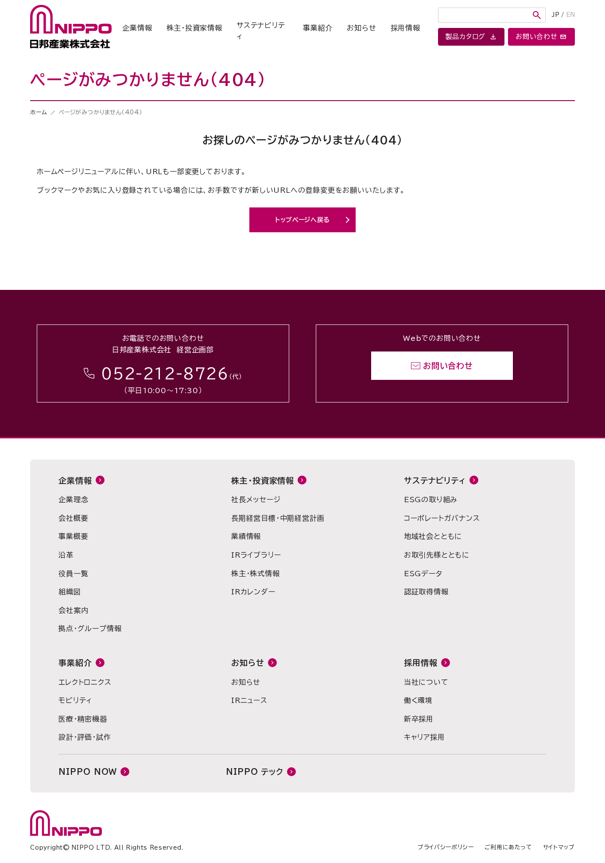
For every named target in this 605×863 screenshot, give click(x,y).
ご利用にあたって (508, 847)
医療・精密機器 (82, 718)
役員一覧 (73, 573)
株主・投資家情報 (194, 27)
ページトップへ (531, 283)
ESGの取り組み (431, 499)
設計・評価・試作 (84, 737)
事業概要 (73, 536)
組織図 (69, 591)
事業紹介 (318, 27)
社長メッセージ (256, 499)
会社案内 (73, 610)
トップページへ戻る (302, 220)
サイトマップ (559, 847)
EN (570, 15)
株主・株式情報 (255, 573)
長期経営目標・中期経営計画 (277, 518)
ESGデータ (423, 573)
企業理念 (73, 499)
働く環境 (418, 700)
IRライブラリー (256, 554)
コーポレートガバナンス (442, 518)
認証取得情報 (426, 591)
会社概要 (73, 518)
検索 (536, 15)
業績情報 (246, 536)
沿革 (66, 554)
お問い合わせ (448, 366)
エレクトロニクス (84, 682)
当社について (426, 682)
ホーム (38, 112)
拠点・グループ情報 (89, 628)
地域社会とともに (433, 536)
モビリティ (75, 700)
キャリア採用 (424, 737)
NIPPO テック (254, 772)
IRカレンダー (253, 591)
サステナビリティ (261, 31)
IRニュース (249, 700)
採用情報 (405, 27)
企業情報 (137, 27)
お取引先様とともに (436, 554)
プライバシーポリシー (446, 847)
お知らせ (361, 27)
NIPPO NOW (87, 772)
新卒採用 (419, 718)
